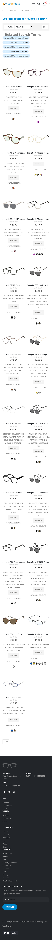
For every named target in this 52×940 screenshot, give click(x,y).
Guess (5, 847)
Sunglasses (7, 806)
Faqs (4, 859)
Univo (5, 844)
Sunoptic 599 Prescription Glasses (14, 697)
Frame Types (7, 853)
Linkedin (14, 792)
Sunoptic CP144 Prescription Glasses (14, 87)
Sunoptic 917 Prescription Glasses (38, 219)
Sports (5, 809)
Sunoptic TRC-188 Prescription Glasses (38, 285)
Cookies (6, 878)
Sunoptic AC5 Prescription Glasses (14, 562)
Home (3, 10)
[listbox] (13, 118)
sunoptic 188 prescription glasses (16, 47)
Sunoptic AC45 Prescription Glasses (14, 153)
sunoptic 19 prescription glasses (16, 42)
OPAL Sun (6, 838)
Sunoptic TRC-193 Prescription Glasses (38, 423)
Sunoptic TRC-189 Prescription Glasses (38, 493)
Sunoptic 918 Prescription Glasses (38, 153)
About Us (6, 869)
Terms (5, 872)
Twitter (9, 792)
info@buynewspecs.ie (11, 785)
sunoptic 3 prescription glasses (15, 51)
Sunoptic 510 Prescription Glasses (38, 634)
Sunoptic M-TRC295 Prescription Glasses (38, 562)
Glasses (6, 803)
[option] (13, 119)
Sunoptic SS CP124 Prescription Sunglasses (14, 219)
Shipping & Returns (10, 862)
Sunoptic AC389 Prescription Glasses (14, 493)
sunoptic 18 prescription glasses (16, 38)
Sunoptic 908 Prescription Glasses (14, 423)
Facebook (5, 792)
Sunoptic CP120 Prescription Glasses (14, 285)
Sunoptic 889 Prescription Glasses (14, 354)
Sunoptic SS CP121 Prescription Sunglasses (14, 634)
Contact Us (7, 865)
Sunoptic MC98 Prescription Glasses (38, 354)
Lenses (5, 856)
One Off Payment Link (11, 881)
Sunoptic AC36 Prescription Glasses (38, 87)
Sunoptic (6, 832)
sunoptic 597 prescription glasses (16, 56)
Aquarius (6, 841)
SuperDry (6, 835)
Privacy (5, 875)
